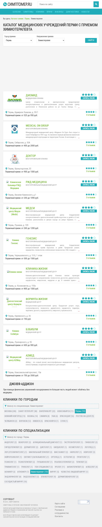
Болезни (17, 12)
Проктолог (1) (83, 457)
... (78, 107)
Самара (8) (45, 416)
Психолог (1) (10, 462)
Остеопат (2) (69, 457)
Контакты (59, 516)
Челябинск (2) (11, 421)
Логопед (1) (90, 447)
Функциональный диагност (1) (47, 442)
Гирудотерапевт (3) (13, 447)
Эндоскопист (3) (31, 477)
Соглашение (60, 506)
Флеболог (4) (92, 467)
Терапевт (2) (81, 462)
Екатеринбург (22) (47, 411)
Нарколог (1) (76, 452)
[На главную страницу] (17, 4)
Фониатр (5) (10, 472)
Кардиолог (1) (60, 447)
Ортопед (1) (56, 457)
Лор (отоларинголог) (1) (16, 452)
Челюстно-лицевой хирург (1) (74, 472)
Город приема (10, 36)
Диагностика (72, 12)
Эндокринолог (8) (13, 477)
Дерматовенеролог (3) (68, 477)
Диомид (31, 95)
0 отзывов (90, 115)
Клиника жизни (36, 268)
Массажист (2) (61, 452)
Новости (85, 12)
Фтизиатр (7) (23, 472)
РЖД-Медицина (36, 182)
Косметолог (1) (76, 447)
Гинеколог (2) (91, 442)
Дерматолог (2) (31, 447)
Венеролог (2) (25, 442)
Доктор (31, 155)
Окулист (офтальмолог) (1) (36, 457)
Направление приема (45, 36)
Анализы (59, 12)
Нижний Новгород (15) (15, 416)
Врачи (49, 12)
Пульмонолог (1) (44, 462)
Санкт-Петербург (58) (27, 411)
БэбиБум (32, 329)
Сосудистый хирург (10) (16, 481)
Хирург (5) (54, 472)
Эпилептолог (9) (48, 477)
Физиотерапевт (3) (75, 467)
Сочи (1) (64, 421)
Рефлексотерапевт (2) (64, 462)
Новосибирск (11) (65, 411)
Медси (30, 208)
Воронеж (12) (25, 421)
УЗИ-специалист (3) (44, 467)
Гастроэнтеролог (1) (73, 442)
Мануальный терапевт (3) (40, 452)
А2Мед (30, 355)
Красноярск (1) (51, 421)
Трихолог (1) (27, 467)
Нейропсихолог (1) (13, 457)
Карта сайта (60, 503)
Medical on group (37, 125)
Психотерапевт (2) (26, 462)
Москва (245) (10, 411)
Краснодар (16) (67, 416)
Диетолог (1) (46, 447)
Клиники (40, 12)
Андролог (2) (11, 442)
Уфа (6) (55, 416)
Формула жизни (36, 299)
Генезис (31, 238)
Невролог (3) (89, 452)
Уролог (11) (60, 467)
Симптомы (28, 12)
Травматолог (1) (12, 467)
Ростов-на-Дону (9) (85, 416)
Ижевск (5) (38, 421)
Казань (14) (32, 416)
